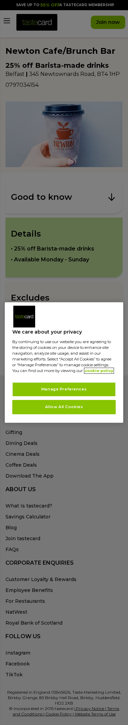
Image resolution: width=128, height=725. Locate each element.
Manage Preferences (64, 389)
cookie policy (99, 370)
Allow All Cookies (64, 406)
